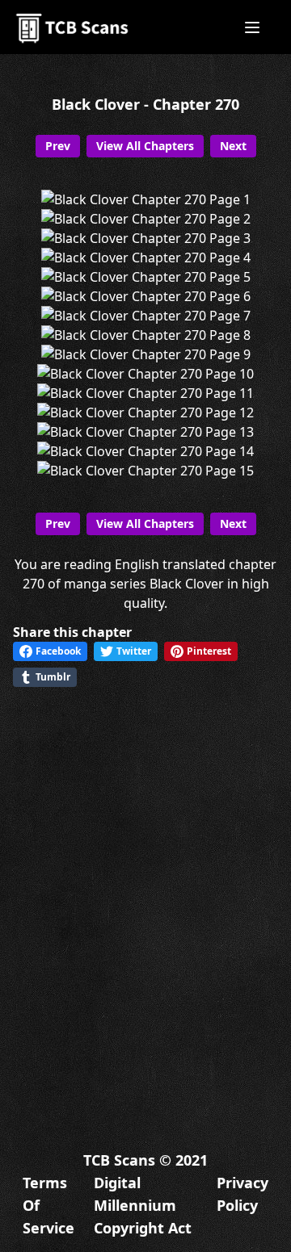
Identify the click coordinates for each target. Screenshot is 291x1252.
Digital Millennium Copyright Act (143, 1205)
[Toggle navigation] (252, 27)
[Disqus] (145, 905)
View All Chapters (145, 145)
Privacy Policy (242, 1194)
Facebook (58, 651)
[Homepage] (73, 27)
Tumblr (53, 677)
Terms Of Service (48, 1205)
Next (233, 145)
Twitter (133, 651)
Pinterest (209, 651)
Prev (57, 145)
